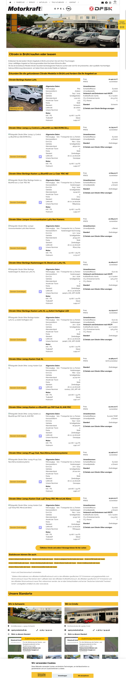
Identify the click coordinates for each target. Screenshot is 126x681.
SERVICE (32, 2)
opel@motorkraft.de (19, 630)
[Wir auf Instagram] (110, 2)
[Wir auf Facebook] (106, 2)
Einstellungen (62, 675)
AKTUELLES (43, 2)
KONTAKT (72, 2)
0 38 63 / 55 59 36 (103, 630)
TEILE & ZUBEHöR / (59, 2)
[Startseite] (115, 2)
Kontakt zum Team (122, 22)
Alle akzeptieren (83, 675)
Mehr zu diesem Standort (20, 634)
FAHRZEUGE (20, 2)
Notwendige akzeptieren (42, 674)
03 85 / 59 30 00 (46, 630)
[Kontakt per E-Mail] (102, 2)
